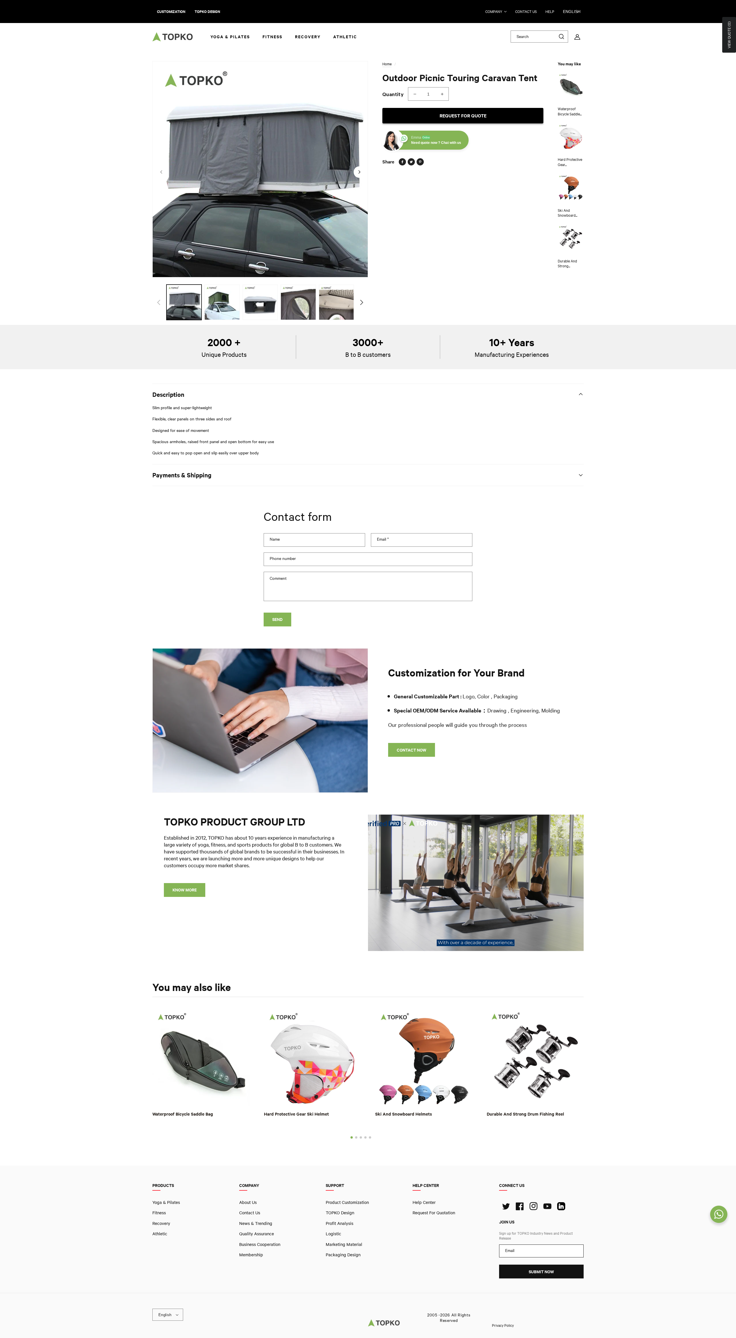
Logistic (333, 1233)
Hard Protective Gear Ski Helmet (296, 1113)
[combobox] (539, 36)
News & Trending (255, 1223)
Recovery (161, 1223)
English (571, 11)
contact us (526, 11)
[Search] (561, 36)
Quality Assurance (256, 1233)
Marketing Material (344, 1244)
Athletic (159, 1233)
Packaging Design (343, 1254)
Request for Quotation (434, 1212)
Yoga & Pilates (166, 1202)
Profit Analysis (339, 1223)
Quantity (393, 94)
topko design (207, 11)
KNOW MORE (184, 890)
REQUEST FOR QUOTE (463, 116)
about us (248, 1202)
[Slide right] (359, 172)
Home (387, 64)
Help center (424, 1202)
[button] (351, 1137)
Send (277, 619)
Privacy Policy (503, 1325)
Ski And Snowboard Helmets (403, 1113)
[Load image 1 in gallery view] (184, 302)
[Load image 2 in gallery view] (221, 302)
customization (171, 11)
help (549, 11)
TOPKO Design (340, 1212)
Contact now (411, 750)
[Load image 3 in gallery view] (260, 302)
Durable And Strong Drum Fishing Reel (525, 1113)
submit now (541, 1271)
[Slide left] (161, 172)
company (493, 11)
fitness (159, 1212)
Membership (251, 1254)
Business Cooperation (259, 1244)
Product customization (347, 1202)
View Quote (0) (729, 34)
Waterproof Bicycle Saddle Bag (182, 1113)
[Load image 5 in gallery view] (336, 302)
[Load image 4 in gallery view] (298, 302)
